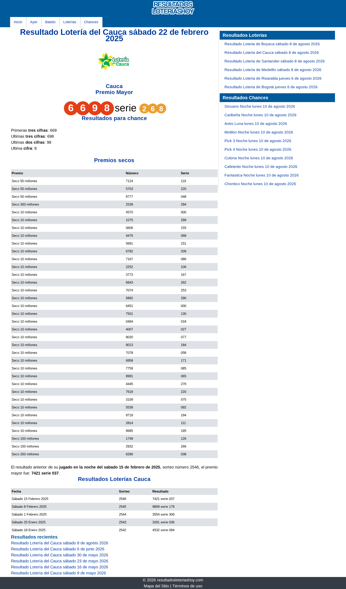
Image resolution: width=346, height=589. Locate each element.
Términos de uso (187, 586)
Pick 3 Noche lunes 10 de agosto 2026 (257, 141)
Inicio (18, 22)
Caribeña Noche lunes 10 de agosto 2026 (260, 115)
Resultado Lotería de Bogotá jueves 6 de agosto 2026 (271, 87)
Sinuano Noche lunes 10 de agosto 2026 (259, 106)
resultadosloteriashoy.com (180, 580)
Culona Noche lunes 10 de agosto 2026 (258, 158)
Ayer (33, 22)
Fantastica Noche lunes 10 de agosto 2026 (261, 175)
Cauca (114, 86)
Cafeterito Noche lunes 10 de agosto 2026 (260, 167)
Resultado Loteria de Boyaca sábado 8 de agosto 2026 (272, 44)
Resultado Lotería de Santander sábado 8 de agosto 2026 (274, 61)
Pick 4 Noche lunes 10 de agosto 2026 (257, 149)
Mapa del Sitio (156, 586)
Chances (91, 22)
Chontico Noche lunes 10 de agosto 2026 (260, 184)
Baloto (50, 22)
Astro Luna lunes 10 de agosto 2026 (255, 123)
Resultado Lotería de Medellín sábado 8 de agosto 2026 (272, 70)
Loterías (69, 22)
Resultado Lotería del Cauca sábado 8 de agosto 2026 (271, 52)
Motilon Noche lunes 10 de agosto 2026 (258, 132)
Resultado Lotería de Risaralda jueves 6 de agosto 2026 (273, 78)
